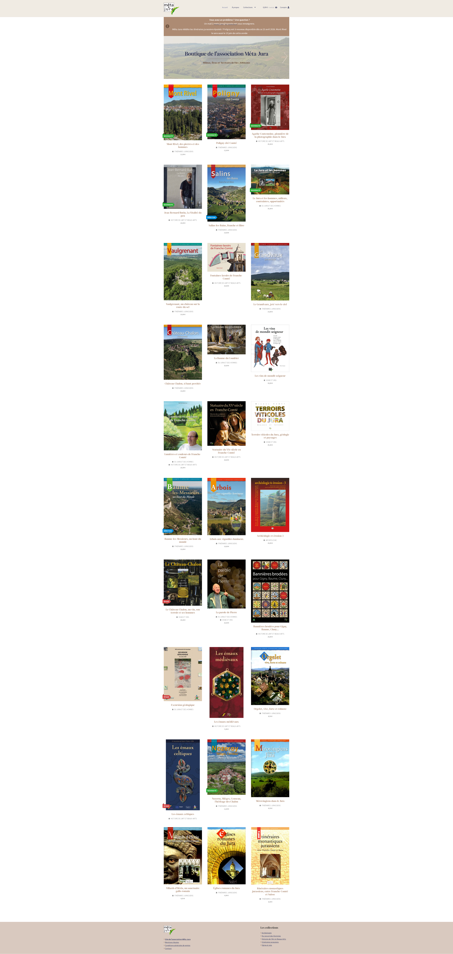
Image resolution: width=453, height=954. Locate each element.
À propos (235, 7)
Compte (283, 7)
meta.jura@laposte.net (225, 23)
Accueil (225, 7)
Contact (168, 948)
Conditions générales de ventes (177, 945)
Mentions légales (172, 942)
